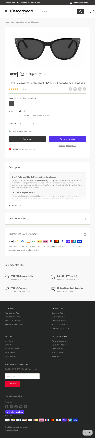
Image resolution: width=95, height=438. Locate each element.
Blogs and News (11, 356)
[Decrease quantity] (20, 123)
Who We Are (9, 341)
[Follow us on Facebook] (6, 406)
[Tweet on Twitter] (80, 89)
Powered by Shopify (12, 430)
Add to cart (27, 139)
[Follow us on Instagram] (16, 406)
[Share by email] (84, 89)
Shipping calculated (34, 115)
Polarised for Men (12, 313)
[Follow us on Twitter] (11, 406)
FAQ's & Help (10, 352)
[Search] (80, 11)
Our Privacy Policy (58, 317)
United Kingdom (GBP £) (14, 396)
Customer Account (59, 313)
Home (7, 22)
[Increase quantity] (33, 123)
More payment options (67, 145)
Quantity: (12, 123)
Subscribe (13, 383)
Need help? (56, 356)
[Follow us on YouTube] (21, 406)
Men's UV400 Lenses (13, 320)
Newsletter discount (59, 345)
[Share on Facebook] (70, 89)
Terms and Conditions (60, 328)
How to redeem (58, 352)
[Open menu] (6, 11)
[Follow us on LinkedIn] (25, 406)
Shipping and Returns (60, 324)
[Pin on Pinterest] (75, 89)
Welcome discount (59, 341)
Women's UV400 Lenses (14, 324)
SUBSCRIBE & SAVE (81, 2)
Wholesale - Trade (12, 348)
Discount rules (57, 348)
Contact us (9, 345)
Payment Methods (59, 320)
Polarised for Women (13, 317)
